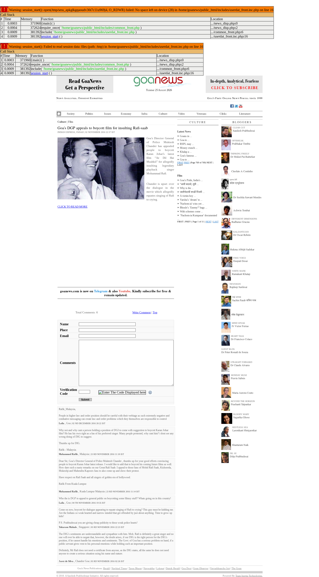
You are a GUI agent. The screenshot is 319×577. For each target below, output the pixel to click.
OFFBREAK (237, 140)
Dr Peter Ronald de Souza (234, 352)
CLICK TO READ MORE (72, 206)
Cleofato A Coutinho (242, 171)
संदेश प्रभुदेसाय (237, 183)
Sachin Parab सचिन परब (244, 300)
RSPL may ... (187, 143)
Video (181, 113)
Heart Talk (237, 336)
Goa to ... (184, 140)
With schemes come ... (191, 211)
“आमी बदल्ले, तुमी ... (189, 184)
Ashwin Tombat (241, 210)
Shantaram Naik (240, 444)
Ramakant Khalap (241, 274)
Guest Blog (228, 349)
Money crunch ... (188, 147)
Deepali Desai (240, 261)
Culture (163, 113)
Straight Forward (241, 362)
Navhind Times (119, 568)
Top (155, 312)
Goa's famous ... (188, 155)
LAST (216, 221)
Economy (126, 113)
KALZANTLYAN (241, 232)
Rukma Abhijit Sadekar (242, 249)
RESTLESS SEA (240, 427)
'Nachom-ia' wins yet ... (192, 203)
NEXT (208, 221)
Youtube (124, 291)
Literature (244, 113)
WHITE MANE (239, 271)
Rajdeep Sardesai (238, 287)
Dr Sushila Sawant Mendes (247, 197)
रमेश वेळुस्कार (237, 314)
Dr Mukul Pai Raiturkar (242, 156)
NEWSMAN (235, 284)
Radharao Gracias (241, 221)
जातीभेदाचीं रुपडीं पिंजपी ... (192, 191)
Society (71, 113)
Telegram (101, 291)
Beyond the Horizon (243, 401)
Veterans (201, 113)
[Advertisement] (116, 242)
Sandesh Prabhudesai (244, 130)
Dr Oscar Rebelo (242, 234)
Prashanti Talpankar (241, 404)
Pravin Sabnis (238, 378)
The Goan (237, 568)
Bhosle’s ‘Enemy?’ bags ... (193, 207)
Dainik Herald (173, 568)
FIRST (180, 162)
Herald (106, 568)
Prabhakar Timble (241, 143)
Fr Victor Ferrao (240, 326)
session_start (49, 36)
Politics (89, 113)
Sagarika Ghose (241, 417)
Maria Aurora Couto (242, 392)
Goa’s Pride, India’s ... (191, 180)
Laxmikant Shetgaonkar (244, 430)
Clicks (223, 113)
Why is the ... (187, 188)
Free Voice (239, 258)
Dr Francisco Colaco (241, 339)
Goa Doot (186, 568)
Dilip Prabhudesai (239, 456)
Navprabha (149, 568)
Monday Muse (239, 375)
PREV (187, 162)
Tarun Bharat (135, 568)
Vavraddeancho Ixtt (220, 568)
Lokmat (160, 568)
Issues (107, 113)
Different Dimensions (244, 219)
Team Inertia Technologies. (249, 575)
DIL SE (233, 453)
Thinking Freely (239, 153)
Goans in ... (186, 136)
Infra (144, 113)
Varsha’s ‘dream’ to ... (191, 199)
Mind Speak (238, 323)
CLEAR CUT (239, 127)
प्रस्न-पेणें (233, 180)
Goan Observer (200, 568)
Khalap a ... (186, 151)
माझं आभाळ (236, 297)
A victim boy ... (188, 195)
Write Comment (141, 312)
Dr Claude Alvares (240, 365)
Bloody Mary (241, 414)
